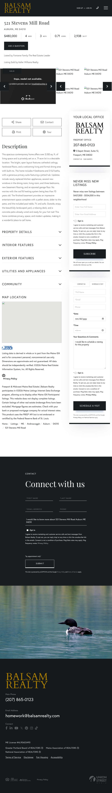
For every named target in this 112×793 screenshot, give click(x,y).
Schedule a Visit (97, 284)
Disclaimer (29, 757)
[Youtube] (16, 728)
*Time (75, 325)
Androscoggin (33, 423)
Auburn (46, 423)
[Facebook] (6, 728)
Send (39, 564)
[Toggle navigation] (106, 7)
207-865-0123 (84, 145)
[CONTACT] (16, 46)
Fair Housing (42, 757)
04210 (56, 423)
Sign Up (80, 8)
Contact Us (77, 159)
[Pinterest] (26, 728)
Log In (89, 8)
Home (5, 423)
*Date (75, 314)
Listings (14, 423)
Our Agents (87, 159)
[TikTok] (36, 728)
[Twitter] (21, 728)
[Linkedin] (11, 728)
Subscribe (90, 253)
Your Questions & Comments (85, 337)
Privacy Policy (10, 378)
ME (22, 423)
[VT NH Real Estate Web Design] (98, 779)
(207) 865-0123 (19, 699)
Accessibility (57, 757)
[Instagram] (31, 728)
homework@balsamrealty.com (32, 715)
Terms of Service (89, 417)
